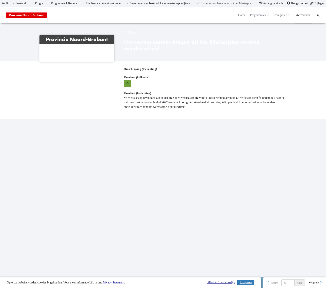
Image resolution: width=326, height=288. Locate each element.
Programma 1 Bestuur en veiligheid (66, 3)
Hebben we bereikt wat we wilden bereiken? (105, 3)
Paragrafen (280, 15)
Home (241, 15)
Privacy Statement (113, 282)
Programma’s (40, 3)
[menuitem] (271, 3)
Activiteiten (303, 15)
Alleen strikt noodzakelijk (221, 282)
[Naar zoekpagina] (318, 15)
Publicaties (6, 3)
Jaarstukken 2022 (22, 3)
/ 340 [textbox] (299, 282)
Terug (132, 32)
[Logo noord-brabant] (26, 15)
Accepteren (246, 282)
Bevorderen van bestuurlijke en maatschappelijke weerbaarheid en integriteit (162, 3)
